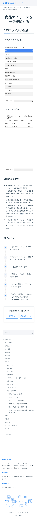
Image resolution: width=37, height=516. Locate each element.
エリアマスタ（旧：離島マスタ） (17, 378)
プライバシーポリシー (22, 512)
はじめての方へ (24, 465)
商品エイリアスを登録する (16, 400)
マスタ (7, 362)
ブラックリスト (11, 387)
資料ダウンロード (6, 479)
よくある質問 (7, 434)
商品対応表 (10, 384)
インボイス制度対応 (11, 425)
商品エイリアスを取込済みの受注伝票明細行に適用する (21, 411)
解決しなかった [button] (25, 316)
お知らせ (31, 465)
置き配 (7, 428)
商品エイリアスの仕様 (15, 394)
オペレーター (13, 463)
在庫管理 (7, 359)
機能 (21, 476)
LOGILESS (10, 476)
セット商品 (10, 371)
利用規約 (11, 512)
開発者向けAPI (24, 468)
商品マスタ (10, 365)
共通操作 (7, 419)
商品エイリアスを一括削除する (18, 407)
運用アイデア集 (6, 465)
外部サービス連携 (23, 463)
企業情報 (4, 487)
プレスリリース (12, 487)
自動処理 (7, 352)
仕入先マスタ (11, 381)
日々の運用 (8, 342)
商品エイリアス (11, 391)
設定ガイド (8, 346)
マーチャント (7, 339)
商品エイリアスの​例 (14, 397)
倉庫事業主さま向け (28, 476)
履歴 (6, 416)
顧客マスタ (10, 375)
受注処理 (7, 355)
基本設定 (7, 349)
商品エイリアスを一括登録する (18, 404)
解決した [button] (12, 316)
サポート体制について (8, 468)
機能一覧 (7, 422)
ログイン (17, 468)
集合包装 (9, 368)
